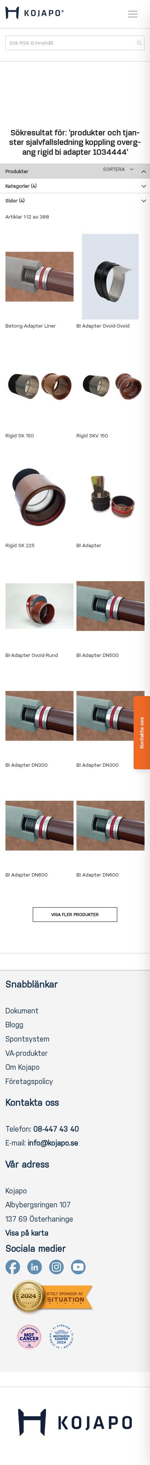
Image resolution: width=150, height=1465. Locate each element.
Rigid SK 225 (20, 545)
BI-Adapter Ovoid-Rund (31, 655)
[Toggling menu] (132, 14)
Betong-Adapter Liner (30, 326)
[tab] (75, 171)
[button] (118, 169)
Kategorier (21, 186)
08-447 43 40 (56, 1129)
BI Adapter (88, 545)
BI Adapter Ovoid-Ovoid (103, 326)
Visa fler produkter (75, 914)
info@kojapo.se (53, 1143)
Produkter (16, 171)
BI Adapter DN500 (97, 655)
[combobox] (75, 42)
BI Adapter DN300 (26, 765)
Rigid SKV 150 (92, 436)
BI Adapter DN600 (26, 875)
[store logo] (34, 14)
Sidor (15, 201)
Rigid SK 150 (19, 436)
